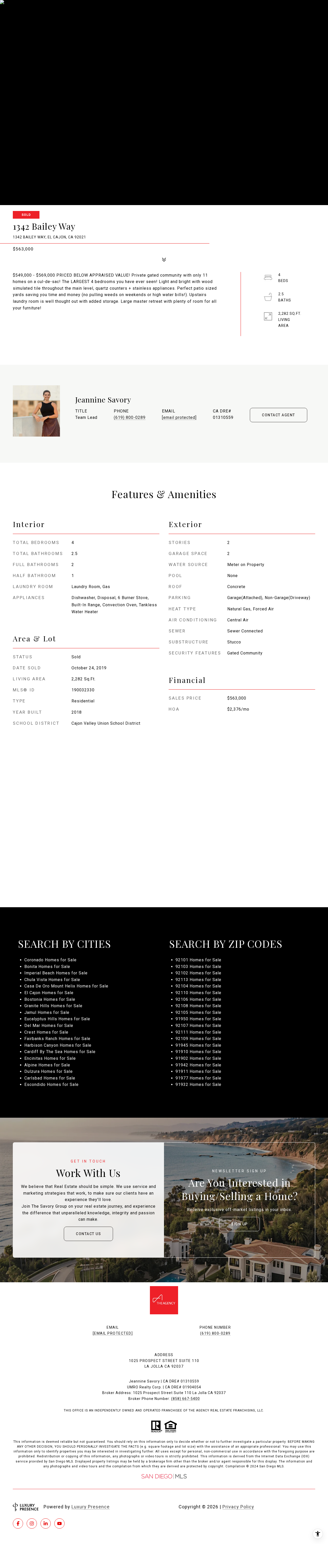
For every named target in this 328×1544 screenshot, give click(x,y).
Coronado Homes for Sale (50, 959)
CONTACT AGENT (278, 415)
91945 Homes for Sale (198, 1045)
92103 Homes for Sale (198, 966)
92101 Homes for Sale (198, 959)
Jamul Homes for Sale (46, 1012)
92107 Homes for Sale (198, 1025)
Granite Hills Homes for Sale (53, 1005)
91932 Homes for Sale (198, 1084)
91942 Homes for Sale (198, 1065)
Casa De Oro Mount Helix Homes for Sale (66, 986)
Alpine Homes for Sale (47, 1065)
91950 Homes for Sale (198, 1018)
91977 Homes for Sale (198, 1078)
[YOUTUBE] (59, 1523)
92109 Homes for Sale (198, 1038)
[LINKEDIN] (45, 1523)
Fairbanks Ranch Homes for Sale (57, 1038)
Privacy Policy (238, 1506)
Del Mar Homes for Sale (48, 1025)
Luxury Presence (90, 1506)
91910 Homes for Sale (198, 1051)
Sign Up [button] (239, 1224)
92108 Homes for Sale (198, 1005)
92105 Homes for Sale (198, 1012)
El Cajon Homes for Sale (49, 992)
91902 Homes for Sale (198, 1058)
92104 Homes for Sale (198, 986)
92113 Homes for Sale (198, 979)
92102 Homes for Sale (198, 973)
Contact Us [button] (88, 1234)
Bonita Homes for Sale (47, 966)
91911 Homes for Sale (198, 1071)
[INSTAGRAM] (32, 1523)
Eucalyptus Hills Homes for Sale (57, 1018)
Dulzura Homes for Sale (48, 1071)
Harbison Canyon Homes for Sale (57, 1045)
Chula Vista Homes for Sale (52, 979)
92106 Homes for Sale (198, 999)
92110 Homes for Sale (198, 992)
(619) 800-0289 (130, 417)
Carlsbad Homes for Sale (49, 1078)
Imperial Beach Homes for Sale (56, 973)
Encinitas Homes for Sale (50, 1058)
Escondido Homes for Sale (51, 1084)
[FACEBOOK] (18, 1523)
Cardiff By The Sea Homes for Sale (60, 1051)
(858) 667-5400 (185, 1399)
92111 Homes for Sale (198, 1032)
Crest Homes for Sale (46, 1032)
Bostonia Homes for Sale (49, 999)
